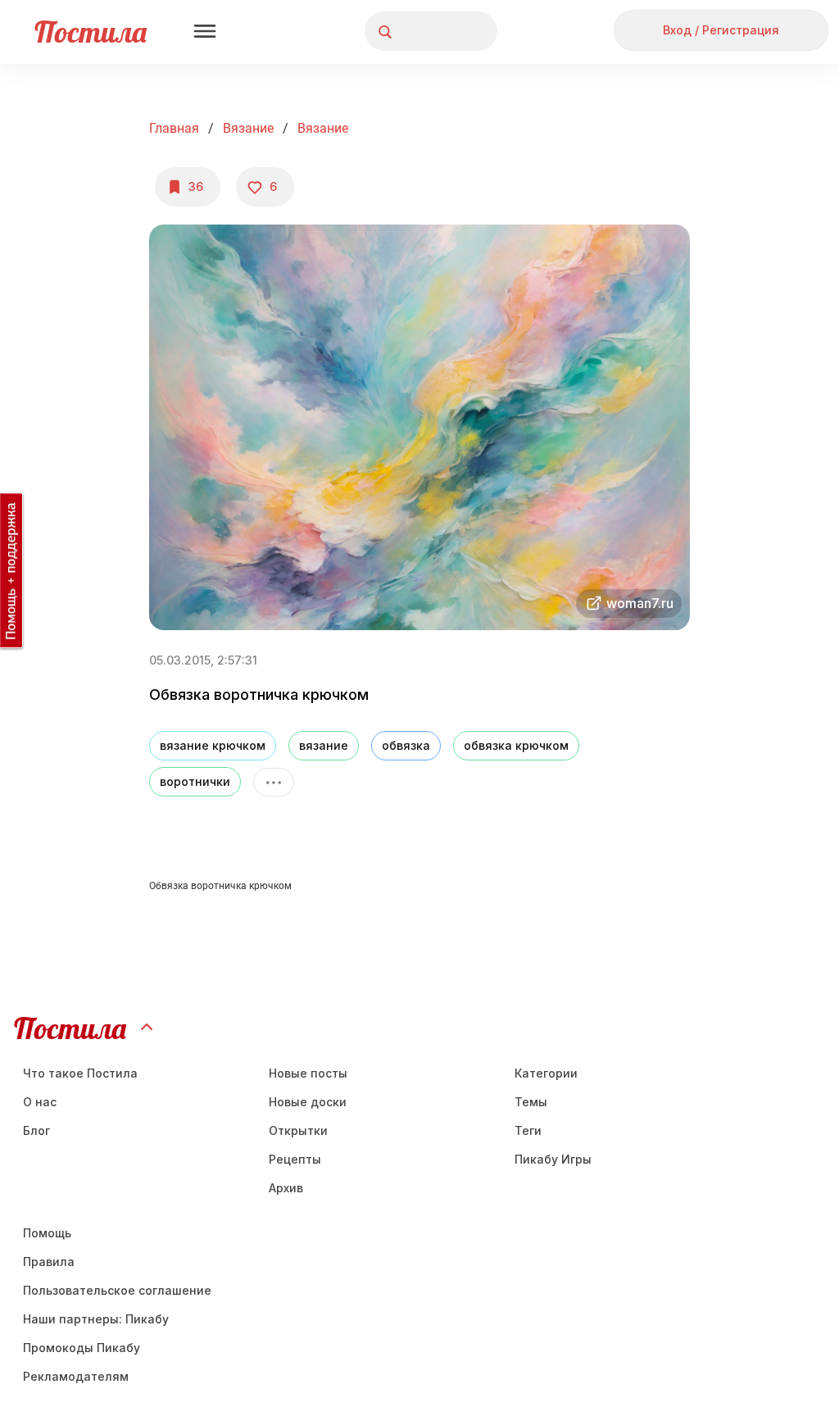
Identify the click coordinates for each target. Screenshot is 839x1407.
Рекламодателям (76, 1376)
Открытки (298, 1130)
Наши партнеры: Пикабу (96, 1319)
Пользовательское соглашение (117, 1290)
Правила (49, 1262)
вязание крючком (212, 745)
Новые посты (308, 1073)
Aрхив (286, 1188)
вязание (323, 745)
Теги (528, 1130)
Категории (546, 1073)
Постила (90, 31)
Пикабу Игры (553, 1159)
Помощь (47, 1233)
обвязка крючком (516, 745)
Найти (423, 32)
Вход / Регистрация (721, 30)
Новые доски (308, 1102)
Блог (36, 1130)
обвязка (406, 745)
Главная (174, 128)
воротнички (195, 781)
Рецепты (295, 1159)
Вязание (248, 128)
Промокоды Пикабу (81, 1348)
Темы (531, 1102)
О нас (40, 1102)
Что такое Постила (80, 1073)
